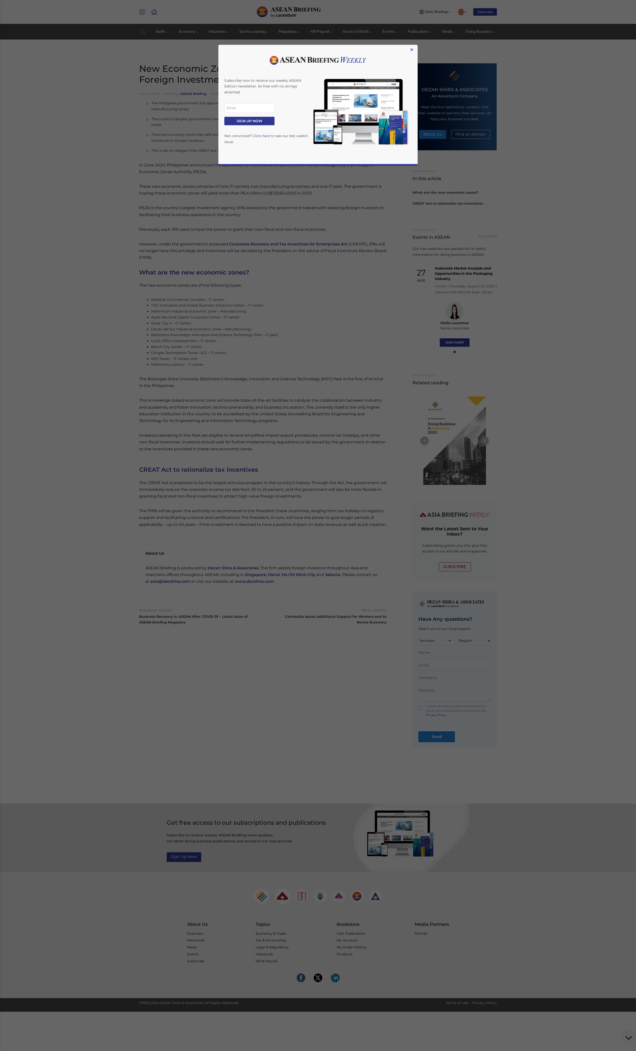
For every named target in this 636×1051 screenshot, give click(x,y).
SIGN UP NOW (249, 121)
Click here (261, 136)
